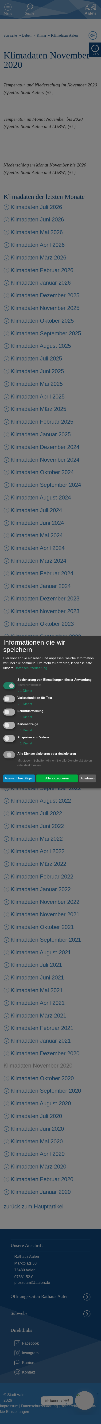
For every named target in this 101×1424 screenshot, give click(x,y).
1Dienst (24, 691)
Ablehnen (88, 778)
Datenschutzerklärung (31, 668)
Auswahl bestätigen (19, 778)
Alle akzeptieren (57, 778)
